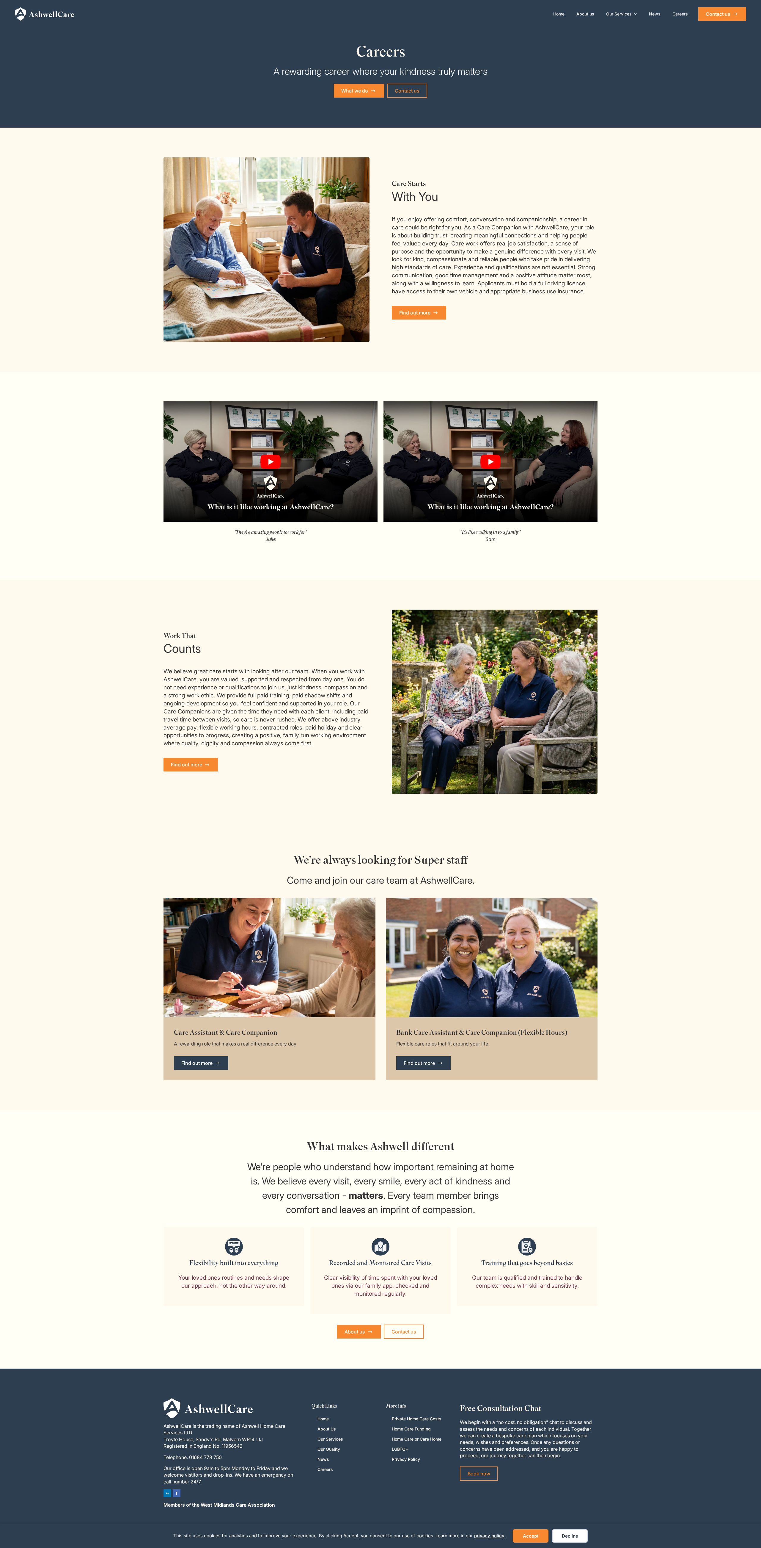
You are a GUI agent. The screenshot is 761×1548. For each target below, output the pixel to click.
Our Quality (328, 1449)
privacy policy (489, 1535)
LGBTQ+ (400, 1449)
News (655, 13)
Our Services (619, 13)
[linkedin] (167, 1493)
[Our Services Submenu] (637, 14)
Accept (530, 1536)
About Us (326, 1428)
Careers (680, 13)
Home (559, 13)
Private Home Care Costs (416, 1418)
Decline (570, 1536)
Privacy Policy (406, 1459)
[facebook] (176, 1493)
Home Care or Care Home (416, 1438)
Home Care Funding (411, 1428)
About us (585, 13)
